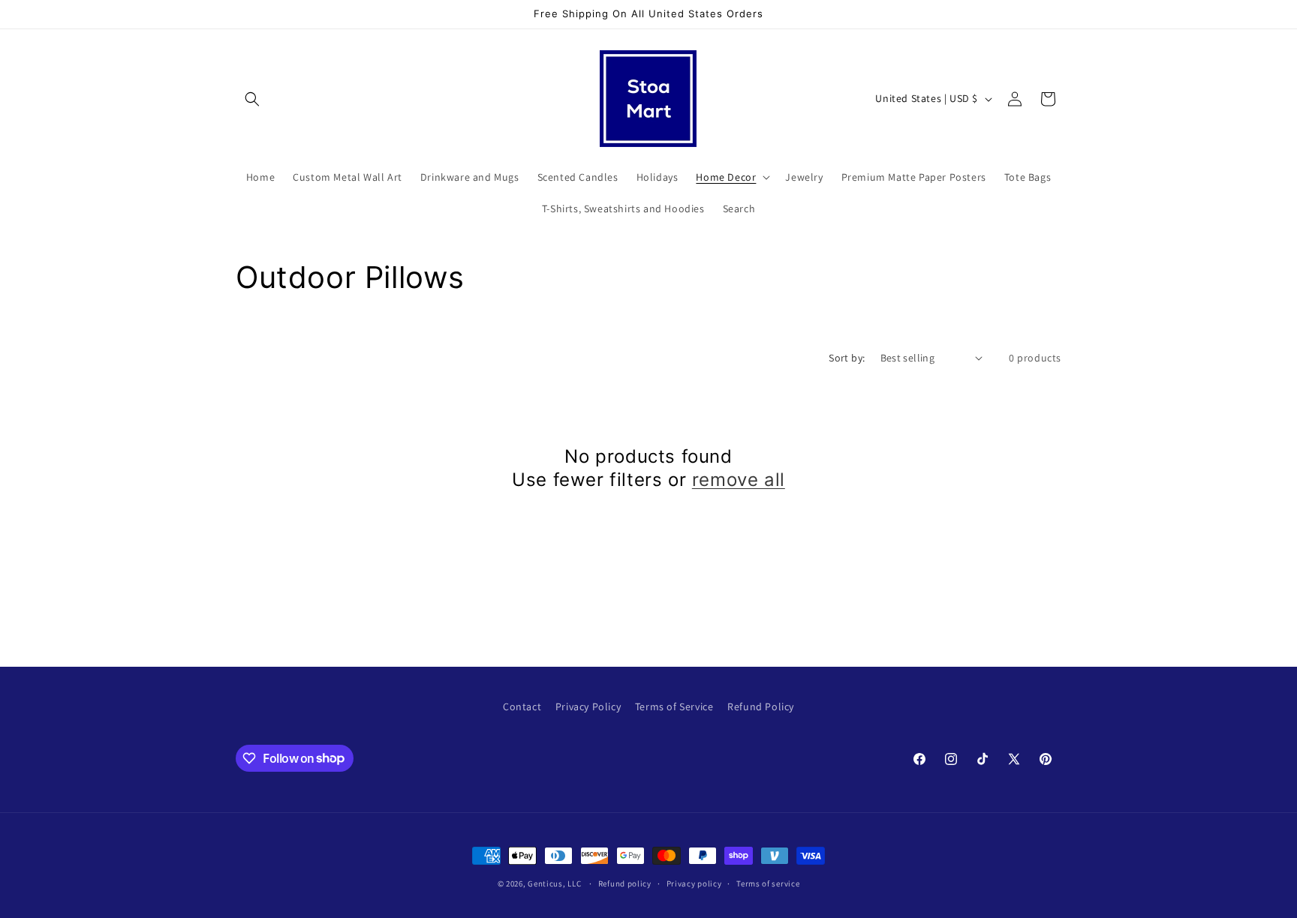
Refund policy (625, 883)
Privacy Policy (588, 706)
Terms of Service (674, 706)
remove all (738, 479)
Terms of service (767, 883)
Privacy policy (694, 883)
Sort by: (847, 357)
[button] (252, 99)
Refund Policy (760, 706)
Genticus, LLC (554, 883)
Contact (522, 706)
